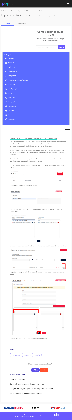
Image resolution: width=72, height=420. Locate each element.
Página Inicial (5, 11)
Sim (36, 370)
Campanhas (12, 76)
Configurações (13, 89)
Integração (12, 102)
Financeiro (12, 97)
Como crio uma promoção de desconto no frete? (28, 384)
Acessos (11, 58)
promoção (27, 355)
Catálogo (12, 84)
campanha (16, 355)
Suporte (11, 110)
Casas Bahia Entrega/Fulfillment (19, 80)
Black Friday (12, 119)
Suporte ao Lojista (16, 11)
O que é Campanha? (17, 379)
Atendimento (13, 71)
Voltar (67, 129)
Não (44, 370)
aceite (37, 355)
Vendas (11, 115)
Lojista (7, 24)
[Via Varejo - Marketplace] (9, 3)
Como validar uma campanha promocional (26, 393)
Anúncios (11, 63)
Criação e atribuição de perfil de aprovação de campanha (31, 389)
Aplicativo (12, 67)
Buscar (61, 47)
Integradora (22, 24)
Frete (10, 93)
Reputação (12, 106)
